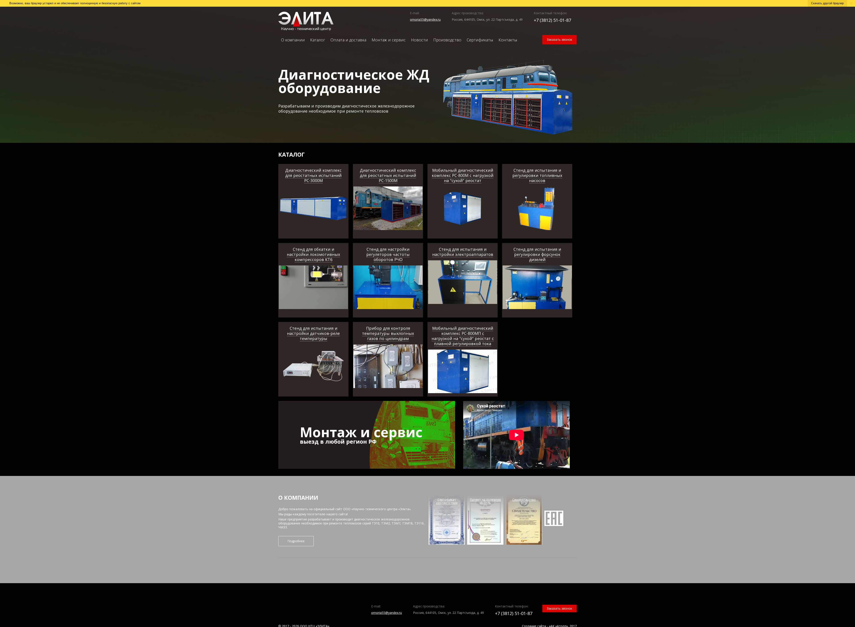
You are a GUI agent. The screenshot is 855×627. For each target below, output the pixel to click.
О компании (293, 39)
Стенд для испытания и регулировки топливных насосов (537, 175)
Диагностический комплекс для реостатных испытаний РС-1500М (388, 175)
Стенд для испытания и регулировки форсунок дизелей (537, 254)
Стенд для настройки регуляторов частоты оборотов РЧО (388, 254)
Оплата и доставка (348, 39)
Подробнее (296, 541)
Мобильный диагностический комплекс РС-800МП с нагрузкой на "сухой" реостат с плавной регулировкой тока (463, 336)
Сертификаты (480, 39)
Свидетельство (524, 500)
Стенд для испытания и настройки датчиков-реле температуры (313, 333)
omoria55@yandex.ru (425, 19)
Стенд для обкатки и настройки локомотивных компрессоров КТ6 (313, 254)
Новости (419, 39)
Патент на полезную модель (485, 501)
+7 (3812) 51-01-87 (552, 20)
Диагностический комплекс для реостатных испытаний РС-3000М (313, 175)
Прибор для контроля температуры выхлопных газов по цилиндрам (388, 333)
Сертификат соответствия (447, 501)
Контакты (508, 39)
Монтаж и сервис (389, 39)
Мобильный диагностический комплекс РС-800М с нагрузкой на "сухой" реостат (462, 175)
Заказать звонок (559, 39)
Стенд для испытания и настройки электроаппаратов (462, 252)
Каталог (317, 39)
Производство (447, 39)
